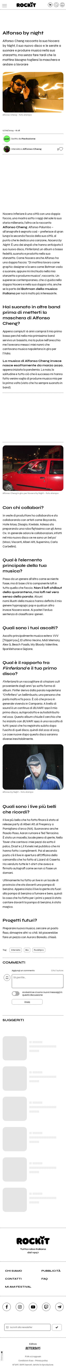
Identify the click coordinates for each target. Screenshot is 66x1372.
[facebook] (6, 1307)
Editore (31, 1345)
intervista (15, 950)
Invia (27, 1002)
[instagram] (20, 1307)
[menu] (3, 4)
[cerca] (56, 4)
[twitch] (46, 1307)
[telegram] (59, 1307)
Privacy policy (41, 1360)
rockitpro (39, 950)
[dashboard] (62, 4)
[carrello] (50, 4)
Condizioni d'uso (25, 1360)
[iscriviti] (57, 1327)
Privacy (2, 1357)
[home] (26, 4)
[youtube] (33, 1307)
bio (27, 950)
